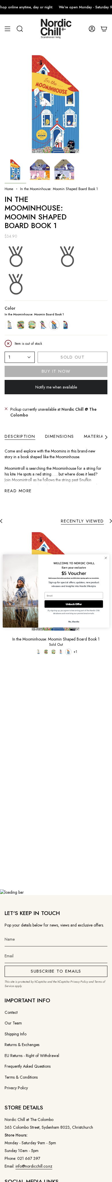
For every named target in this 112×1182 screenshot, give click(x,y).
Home (9, 189)
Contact (11, 1012)
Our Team (13, 1023)
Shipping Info (15, 1034)
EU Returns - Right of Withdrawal (32, 1055)
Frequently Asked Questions (28, 1066)
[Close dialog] (105, 558)
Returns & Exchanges (22, 1044)
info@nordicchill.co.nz (34, 1166)
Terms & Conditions (21, 1077)
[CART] (104, 29)
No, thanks (73, 621)
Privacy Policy (79, 982)
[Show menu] (7, 29)
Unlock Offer (74, 604)
